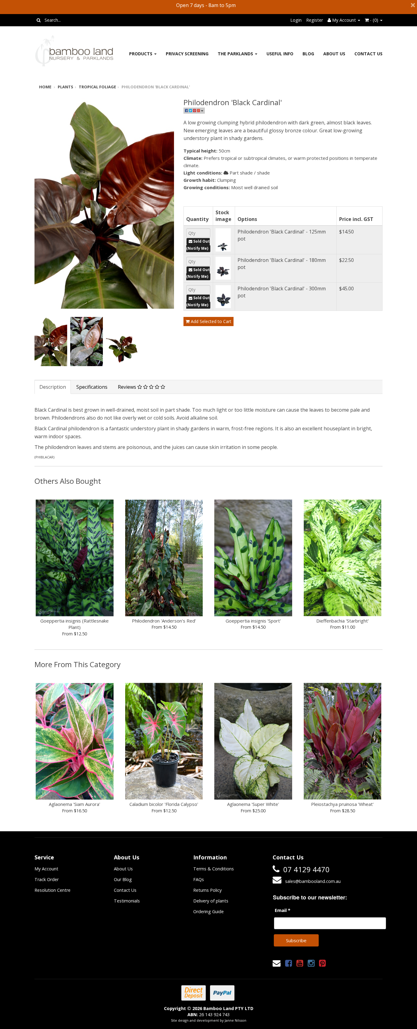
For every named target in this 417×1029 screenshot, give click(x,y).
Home (45, 87)
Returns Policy (207, 890)
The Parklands (236, 54)
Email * (282, 910)
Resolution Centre (52, 890)
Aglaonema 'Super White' (253, 804)
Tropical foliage (97, 87)
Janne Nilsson (235, 1020)
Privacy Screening (187, 54)
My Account (46, 869)
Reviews (127, 387)
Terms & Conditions (213, 869)
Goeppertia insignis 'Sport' (253, 621)
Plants (65, 87)
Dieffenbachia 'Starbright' (342, 621)
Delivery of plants (210, 901)
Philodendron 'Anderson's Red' (164, 621)
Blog (308, 54)
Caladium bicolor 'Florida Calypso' (163, 804)
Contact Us (368, 54)
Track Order (46, 879)
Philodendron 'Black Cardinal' (155, 87)
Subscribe (296, 940)
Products (141, 54)
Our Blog (123, 879)
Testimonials (127, 901)
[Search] (38, 20)
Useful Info (280, 54)
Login (296, 20)
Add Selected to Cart (210, 321)
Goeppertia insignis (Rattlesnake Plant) (74, 624)
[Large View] (50, 341)
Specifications (91, 387)
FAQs (198, 879)
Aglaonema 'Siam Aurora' (74, 804)
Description (52, 387)
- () (374, 20)
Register (314, 20)
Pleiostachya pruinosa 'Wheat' (342, 804)
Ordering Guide (208, 911)
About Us (334, 54)
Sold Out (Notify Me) (198, 245)
